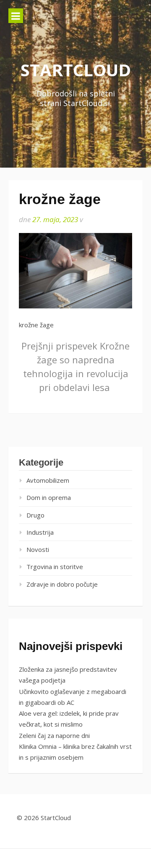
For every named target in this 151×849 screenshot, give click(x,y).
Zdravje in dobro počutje (62, 584)
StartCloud (76, 69)
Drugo (35, 515)
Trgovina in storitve (54, 566)
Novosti (37, 549)
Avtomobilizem (47, 480)
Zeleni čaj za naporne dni (54, 735)
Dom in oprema (48, 497)
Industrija (40, 532)
